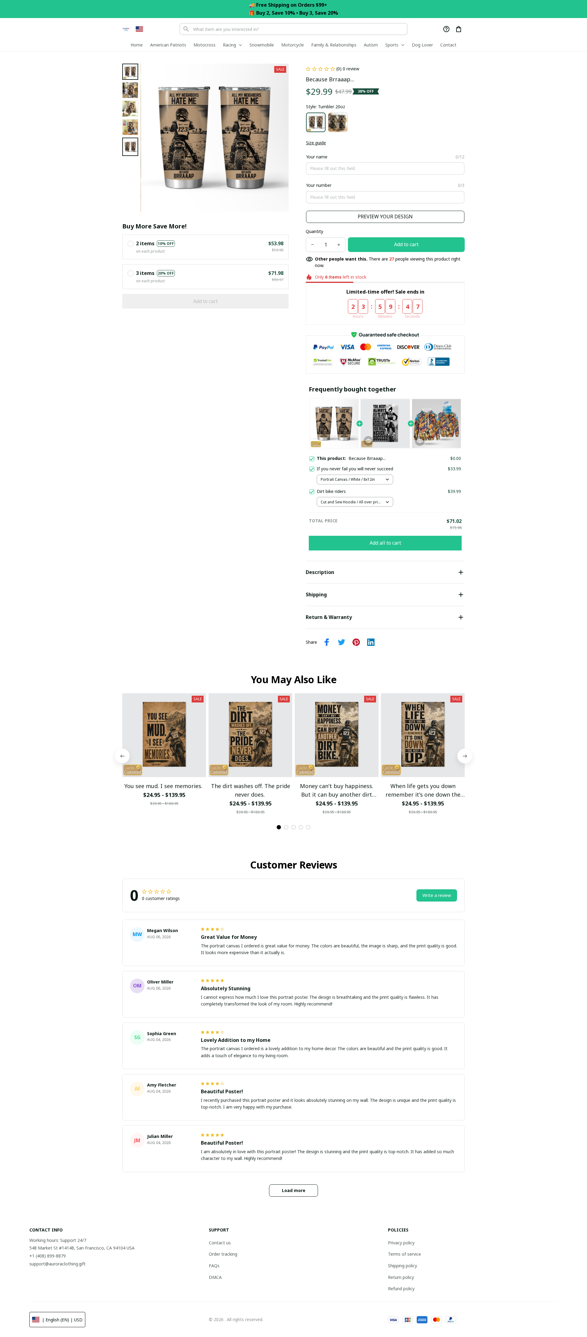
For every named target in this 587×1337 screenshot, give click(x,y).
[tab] (279, 827)
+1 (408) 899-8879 (47, 1256)
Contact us (220, 1243)
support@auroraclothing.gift (57, 1264)
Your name (316, 157)
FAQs (214, 1265)
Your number (318, 185)
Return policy (401, 1277)
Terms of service (404, 1254)
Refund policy (401, 1288)
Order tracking (223, 1254)
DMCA (215, 1277)
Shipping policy (402, 1265)
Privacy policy (401, 1243)
